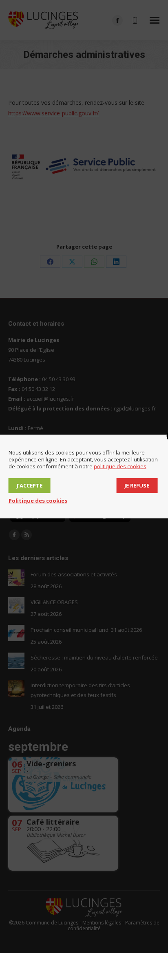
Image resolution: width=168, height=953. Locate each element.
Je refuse (136, 485)
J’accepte (29, 485)
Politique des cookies (38, 500)
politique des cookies (120, 466)
